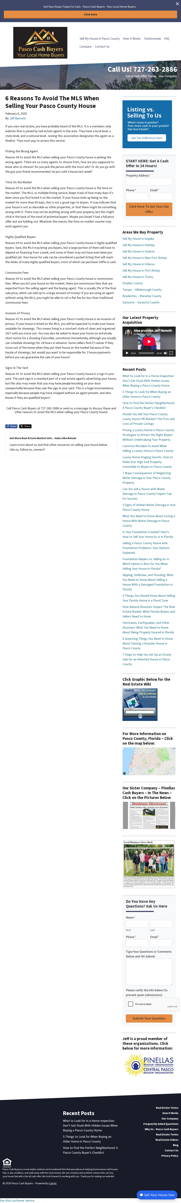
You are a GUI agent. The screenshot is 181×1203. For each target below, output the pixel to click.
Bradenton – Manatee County (141, 296)
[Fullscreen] (171, 353)
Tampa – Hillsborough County (142, 289)
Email (154, 190)
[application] (149, 341)
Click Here (90, 14)
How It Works (132, 38)
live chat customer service (17, 1200)
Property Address (138, 175)
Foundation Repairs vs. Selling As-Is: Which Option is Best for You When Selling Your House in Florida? (146, 564)
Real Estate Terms (167, 1108)
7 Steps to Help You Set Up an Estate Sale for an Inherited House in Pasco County (146, 659)
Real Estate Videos (167, 1140)
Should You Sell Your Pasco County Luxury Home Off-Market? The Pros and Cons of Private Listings (148, 419)
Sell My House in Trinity (137, 277)
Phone (131, 190)
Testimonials (152, 38)
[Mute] (165, 353)
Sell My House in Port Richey (141, 270)
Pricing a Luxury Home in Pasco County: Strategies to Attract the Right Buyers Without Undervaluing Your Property (148, 435)
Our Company (168, 76)
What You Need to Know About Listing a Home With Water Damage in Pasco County (148, 521)
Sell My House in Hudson (138, 251)
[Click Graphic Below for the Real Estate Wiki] (139, 704)
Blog (175, 1145)
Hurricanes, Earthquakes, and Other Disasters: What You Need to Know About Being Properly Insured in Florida (148, 628)
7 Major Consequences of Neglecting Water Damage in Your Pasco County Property (146, 478)
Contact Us (102, 46)
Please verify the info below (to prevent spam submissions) (147, 992)
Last (152, 930)
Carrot (53, 1183)
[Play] (127, 353)
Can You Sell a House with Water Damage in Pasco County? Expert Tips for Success (147, 494)
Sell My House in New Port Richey (144, 258)
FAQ (166, 38)
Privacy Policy (169, 1156)
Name (130, 917)
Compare (86, 46)
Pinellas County (132, 283)
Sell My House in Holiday (138, 245)
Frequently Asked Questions (160, 1124)
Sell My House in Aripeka (138, 239)
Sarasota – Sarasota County (140, 302)
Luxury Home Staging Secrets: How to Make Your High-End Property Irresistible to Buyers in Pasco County (147, 462)
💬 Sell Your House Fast (157, 1195)
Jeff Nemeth (17, 118)
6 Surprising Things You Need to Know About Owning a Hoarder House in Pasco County (147, 644)
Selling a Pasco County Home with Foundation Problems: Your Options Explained (146, 548)
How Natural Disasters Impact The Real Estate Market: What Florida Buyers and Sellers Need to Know (148, 612)
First (128, 930)
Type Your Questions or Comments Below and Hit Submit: (149, 954)
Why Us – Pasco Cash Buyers (161, 1129)
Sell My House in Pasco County (100, 38)
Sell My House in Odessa (138, 264)
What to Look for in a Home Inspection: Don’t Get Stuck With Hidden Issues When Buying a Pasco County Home (148, 381)
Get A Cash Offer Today (141, 76)
